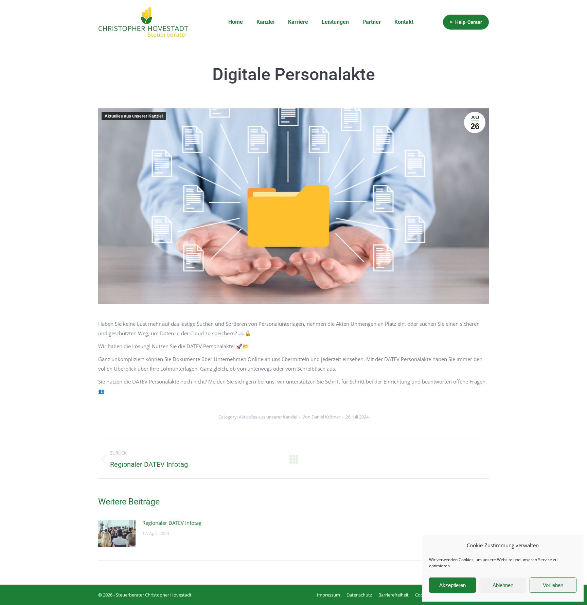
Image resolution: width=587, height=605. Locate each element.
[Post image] (117, 533)
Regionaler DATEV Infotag (171, 522)
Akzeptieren (452, 585)
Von (321, 417)
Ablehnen (503, 585)
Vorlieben (553, 585)
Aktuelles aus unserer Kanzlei (134, 116)
